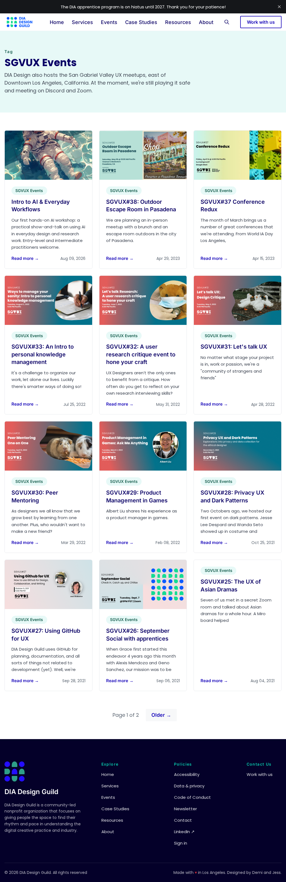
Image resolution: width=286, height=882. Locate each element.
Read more (25, 258)
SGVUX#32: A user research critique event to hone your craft (140, 354)
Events (109, 22)
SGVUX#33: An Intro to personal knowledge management (42, 354)
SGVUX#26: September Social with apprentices (138, 634)
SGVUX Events (29, 190)
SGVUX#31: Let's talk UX (234, 346)
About (206, 22)
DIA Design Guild (31, 792)
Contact (183, 820)
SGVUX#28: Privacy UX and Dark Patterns (232, 496)
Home (57, 22)
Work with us (261, 22)
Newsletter (185, 809)
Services (82, 22)
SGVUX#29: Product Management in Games (137, 496)
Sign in (180, 843)
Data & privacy (189, 786)
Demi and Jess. (267, 872)
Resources (178, 22)
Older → (161, 715)
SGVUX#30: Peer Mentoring (34, 496)
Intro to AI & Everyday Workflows (40, 205)
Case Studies (141, 22)
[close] (279, 6)
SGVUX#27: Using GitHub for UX (45, 634)
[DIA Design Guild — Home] (19, 22)
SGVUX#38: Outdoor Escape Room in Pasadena (141, 205)
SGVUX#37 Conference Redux (233, 205)
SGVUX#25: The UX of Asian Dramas (231, 585)
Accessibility (186, 774)
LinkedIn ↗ (184, 832)
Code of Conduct (192, 797)
